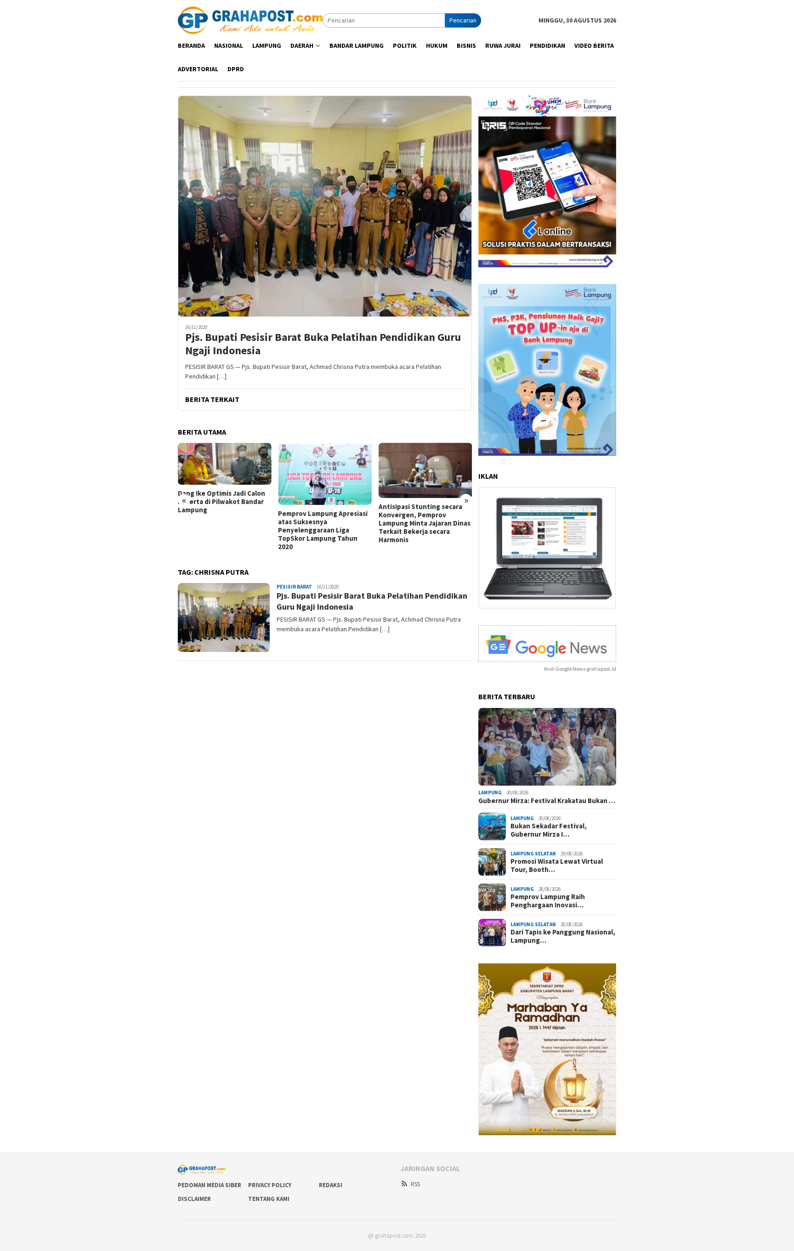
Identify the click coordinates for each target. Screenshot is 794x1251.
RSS (415, 1184)
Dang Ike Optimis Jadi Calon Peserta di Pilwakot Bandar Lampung (221, 501)
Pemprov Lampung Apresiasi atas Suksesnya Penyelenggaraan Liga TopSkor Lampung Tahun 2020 (323, 530)
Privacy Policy (269, 1185)
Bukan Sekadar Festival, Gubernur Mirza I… (548, 830)
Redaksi (330, 1185)
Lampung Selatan (533, 853)
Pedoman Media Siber (209, 1185)
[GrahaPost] (250, 20)
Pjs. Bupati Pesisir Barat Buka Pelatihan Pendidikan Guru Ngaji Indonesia (323, 344)
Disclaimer (194, 1199)
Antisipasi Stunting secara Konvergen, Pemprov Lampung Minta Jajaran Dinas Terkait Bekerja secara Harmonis (425, 523)
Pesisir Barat (294, 586)
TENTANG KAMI (268, 1199)
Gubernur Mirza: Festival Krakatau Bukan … (546, 801)
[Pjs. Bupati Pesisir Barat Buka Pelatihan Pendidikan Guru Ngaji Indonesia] (325, 206)
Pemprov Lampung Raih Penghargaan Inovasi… (547, 901)
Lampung (490, 792)
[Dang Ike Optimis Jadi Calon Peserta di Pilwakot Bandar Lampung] (224, 464)
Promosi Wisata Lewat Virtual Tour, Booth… (556, 865)
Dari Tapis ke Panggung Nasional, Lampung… (562, 936)
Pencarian (462, 20)
